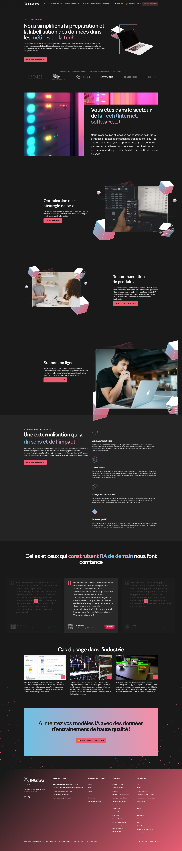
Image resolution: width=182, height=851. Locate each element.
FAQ (138, 822)
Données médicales (94, 801)
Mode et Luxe (116, 831)
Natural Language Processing (62, 798)
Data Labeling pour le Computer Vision (65, 784)
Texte (90, 794)
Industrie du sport (118, 784)
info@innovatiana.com (30, 791)
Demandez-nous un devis (145, 829)
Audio (90, 791)
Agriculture (116, 808)
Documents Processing (61, 794)
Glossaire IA (141, 819)
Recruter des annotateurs (92, 4)
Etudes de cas (141, 812)
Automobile (116, 812)
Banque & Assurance (119, 822)
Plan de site (140, 833)
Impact (139, 787)
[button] (41, 4)
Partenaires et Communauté (146, 798)
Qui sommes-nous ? (143, 791)
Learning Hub (141, 815)
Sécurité (139, 805)
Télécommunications (119, 801)
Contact (139, 826)
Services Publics (118, 787)
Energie (115, 805)
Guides (139, 808)
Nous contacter (150, 4)
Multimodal (91, 798)
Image (90, 784)
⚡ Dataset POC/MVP (133, 4)
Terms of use (143, 841)
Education (115, 791)
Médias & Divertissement (120, 794)
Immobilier (115, 815)
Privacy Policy (153, 841)
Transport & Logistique (120, 798)
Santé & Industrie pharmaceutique (118, 827)
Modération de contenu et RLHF (63, 791)
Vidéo (90, 787)
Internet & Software (119, 819)
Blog (138, 784)
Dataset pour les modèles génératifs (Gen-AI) (68, 787)
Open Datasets (141, 801)
